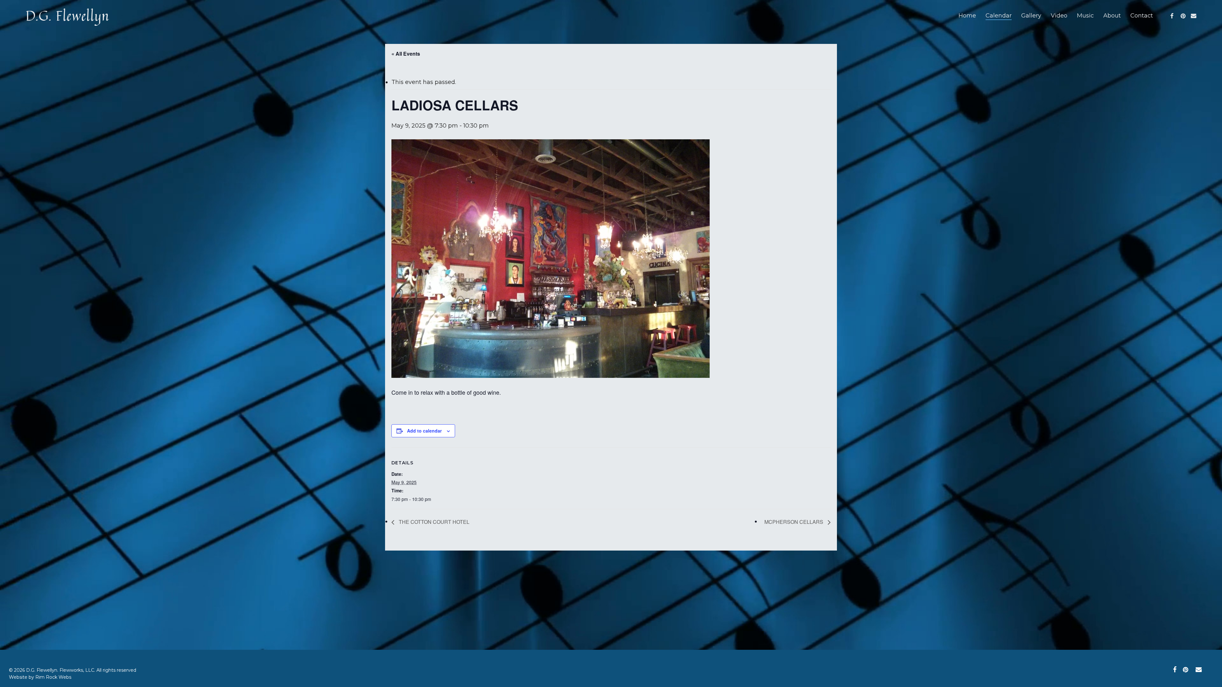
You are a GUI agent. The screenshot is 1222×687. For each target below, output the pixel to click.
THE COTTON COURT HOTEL (433, 521)
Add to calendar (424, 430)
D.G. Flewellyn (67, 15)
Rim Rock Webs (53, 677)
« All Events (405, 53)
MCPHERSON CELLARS (794, 521)
